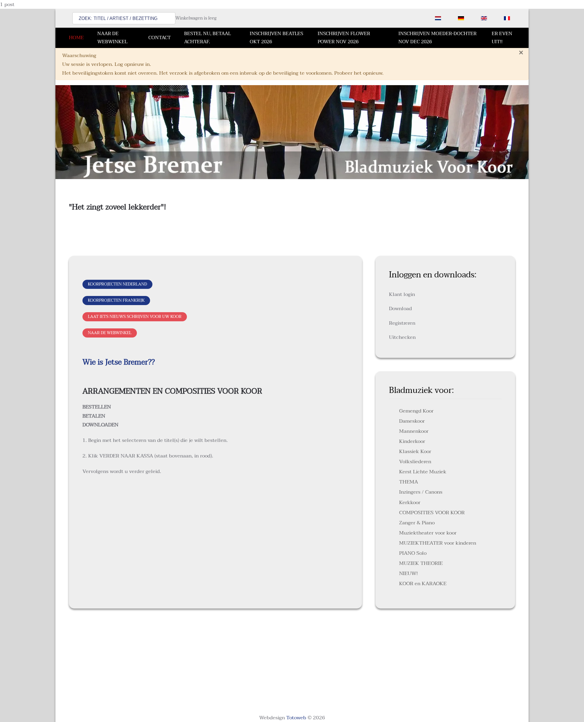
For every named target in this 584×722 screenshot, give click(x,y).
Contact (159, 38)
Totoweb (296, 717)
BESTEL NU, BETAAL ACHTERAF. (207, 38)
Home (76, 38)
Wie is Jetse (102, 362)
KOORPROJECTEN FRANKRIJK (116, 300)
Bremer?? (138, 362)
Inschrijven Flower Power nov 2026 (344, 38)
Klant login (402, 294)
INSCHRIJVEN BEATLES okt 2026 (276, 38)
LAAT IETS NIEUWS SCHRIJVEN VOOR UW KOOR (134, 316)
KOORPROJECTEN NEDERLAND (117, 284)
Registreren (402, 323)
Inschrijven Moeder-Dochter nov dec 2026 (437, 38)
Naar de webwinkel (112, 38)
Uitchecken (402, 337)
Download (400, 308)
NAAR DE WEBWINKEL (109, 332)
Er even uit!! (502, 38)
